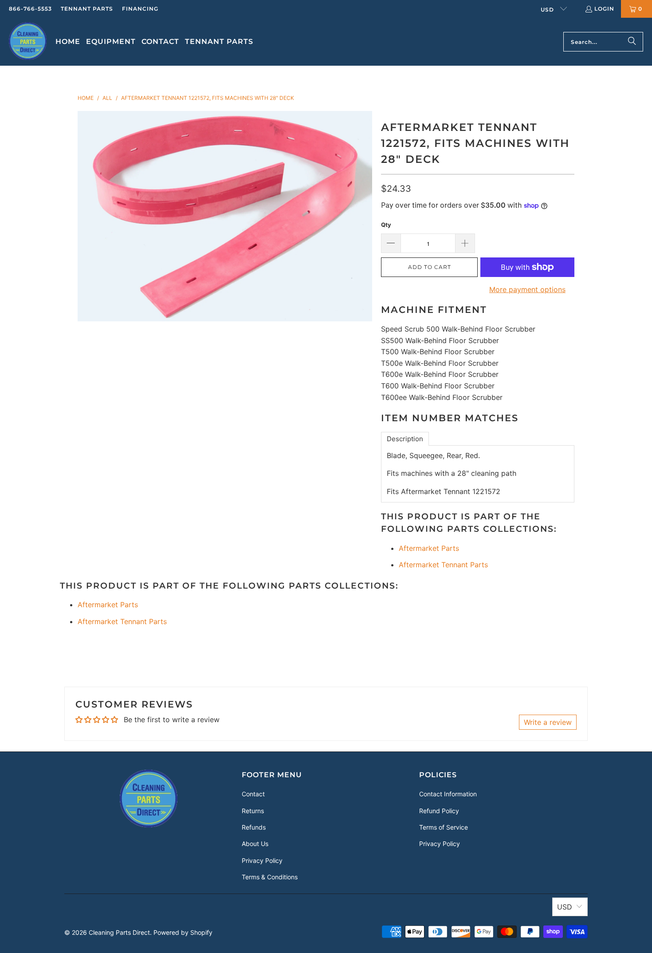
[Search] (632, 41)
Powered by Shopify (182, 932)
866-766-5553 (30, 8)
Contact (253, 794)
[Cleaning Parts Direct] (28, 41)
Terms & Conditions (270, 877)
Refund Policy (439, 811)
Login (604, 8)
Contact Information (448, 794)
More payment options (527, 289)
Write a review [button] (548, 722)
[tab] (405, 439)
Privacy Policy (262, 860)
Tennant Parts (87, 8)
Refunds (254, 827)
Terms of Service (443, 827)
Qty (386, 224)
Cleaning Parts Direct (119, 932)
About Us (255, 843)
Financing (140, 8)
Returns (253, 811)
